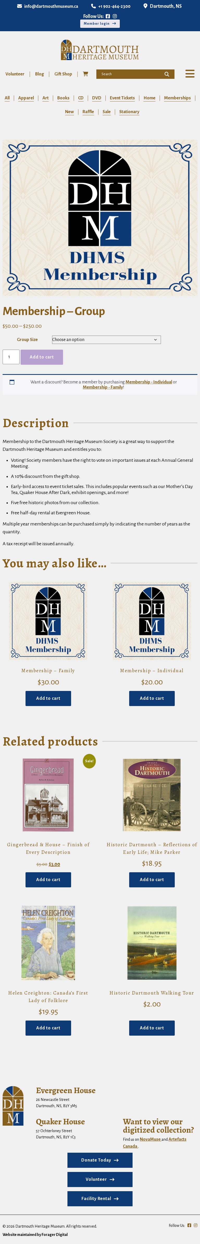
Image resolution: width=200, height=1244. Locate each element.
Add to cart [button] (48, 698)
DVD (96, 98)
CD (81, 98)
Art (45, 98)
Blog (39, 74)
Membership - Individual (149, 382)
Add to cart (42, 357)
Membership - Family (103, 387)
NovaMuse (150, 1139)
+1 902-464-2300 (114, 6)
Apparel (26, 98)
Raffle (88, 112)
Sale (107, 112)
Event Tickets (122, 98)
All (7, 98)
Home (149, 98)
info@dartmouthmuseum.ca (51, 6)
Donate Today (96, 1160)
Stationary (129, 112)
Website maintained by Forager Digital (35, 1235)
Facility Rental (96, 1198)
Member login (97, 23)
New (69, 112)
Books (63, 98)
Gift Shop (63, 74)
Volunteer (14, 74)
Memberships (177, 98)
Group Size (27, 339)
